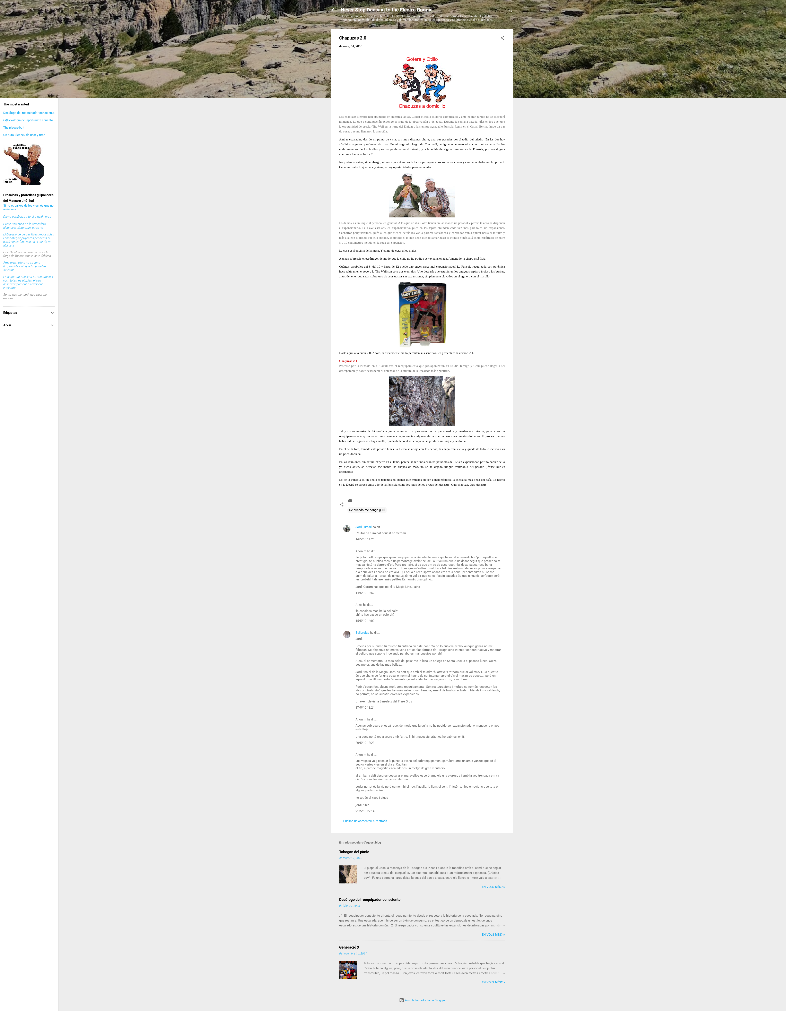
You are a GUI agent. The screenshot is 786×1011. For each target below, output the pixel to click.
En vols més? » (493, 887)
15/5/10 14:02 (365, 621)
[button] (502, 38)
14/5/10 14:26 (365, 539)
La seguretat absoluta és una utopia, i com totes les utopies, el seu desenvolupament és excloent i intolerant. (28, 282)
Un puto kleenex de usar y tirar (24, 135)
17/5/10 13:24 (365, 707)
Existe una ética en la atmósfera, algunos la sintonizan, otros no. (24, 226)
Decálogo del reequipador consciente (370, 899)
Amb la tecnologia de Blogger (424, 1000)
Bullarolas (362, 632)
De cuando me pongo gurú (367, 510)
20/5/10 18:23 (365, 743)
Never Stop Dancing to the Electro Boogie (387, 10)
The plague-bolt (13, 127)
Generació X (349, 947)
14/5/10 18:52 (365, 593)
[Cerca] (510, 11)
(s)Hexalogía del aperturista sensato (28, 120)
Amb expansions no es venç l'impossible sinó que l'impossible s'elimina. (24, 266)
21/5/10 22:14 (365, 811)
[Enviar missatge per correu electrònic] (349, 502)
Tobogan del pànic (354, 852)
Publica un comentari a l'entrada (365, 821)
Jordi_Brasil (364, 527)
